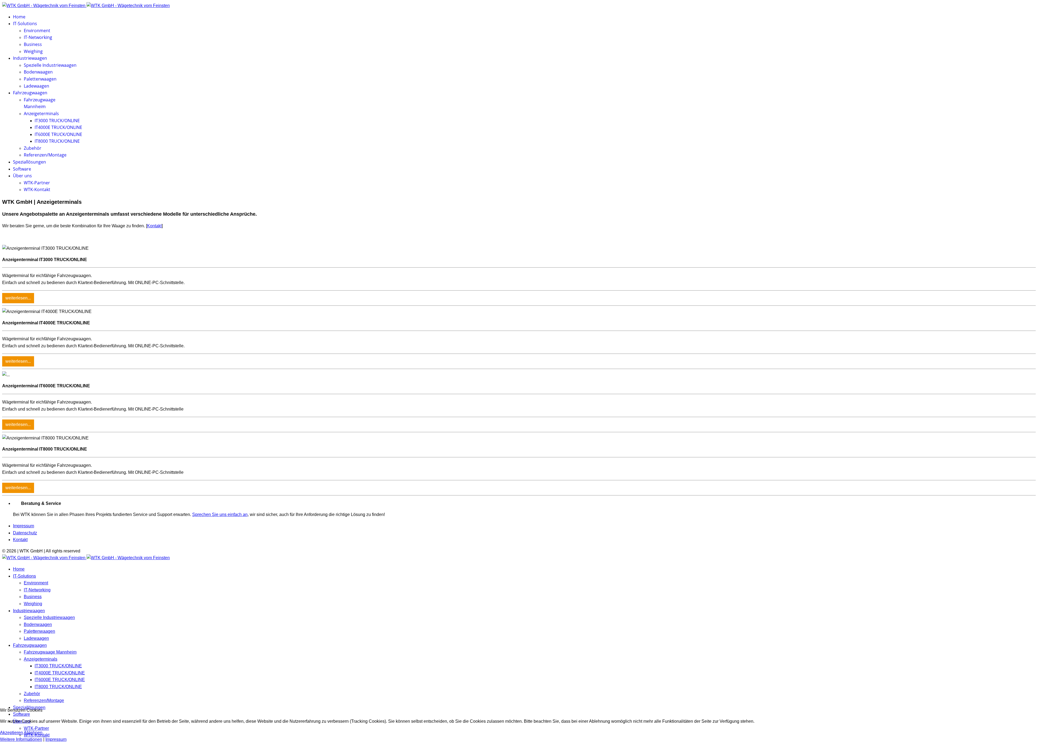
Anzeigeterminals (41, 113)
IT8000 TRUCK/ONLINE (57, 141)
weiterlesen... (18, 298)
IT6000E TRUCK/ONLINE (58, 134)
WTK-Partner (37, 183)
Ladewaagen (36, 86)
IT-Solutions (25, 23)
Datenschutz (25, 533)
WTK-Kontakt (37, 189)
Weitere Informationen (21, 739)
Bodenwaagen (38, 72)
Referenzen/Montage (45, 155)
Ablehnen (33, 732)
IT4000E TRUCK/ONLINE (58, 127)
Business (33, 44)
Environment (37, 31)
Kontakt (154, 226)
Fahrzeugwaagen (30, 93)
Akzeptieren (11, 732)
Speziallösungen (29, 162)
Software (22, 169)
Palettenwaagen (40, 79)
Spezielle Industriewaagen (50, 65)
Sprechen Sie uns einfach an (220, 514)
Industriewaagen (30, 58)
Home (19, 17)
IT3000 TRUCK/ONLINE (57, 121)
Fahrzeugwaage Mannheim (50, 652)
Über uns (22, 176)
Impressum (23, 526)
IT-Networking (38, 37)
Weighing (33, 51)
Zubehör (32, 148)
